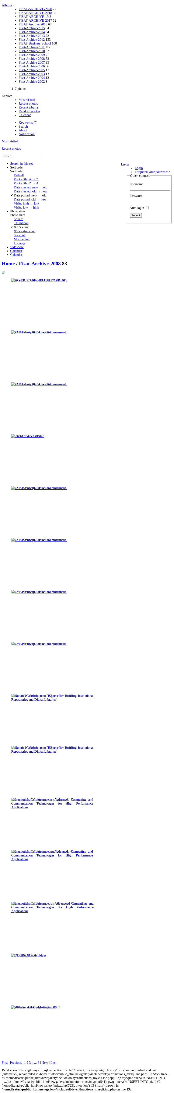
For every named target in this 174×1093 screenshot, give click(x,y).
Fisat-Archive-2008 (32, 58)
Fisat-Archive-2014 (32, 32)
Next (45, 1062)
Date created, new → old (30, 187)
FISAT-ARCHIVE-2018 (35, 13)
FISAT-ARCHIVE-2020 (35, 9)
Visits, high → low (26, 203)
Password (136, 196)
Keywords (26, 122)
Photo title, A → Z (26, 179)
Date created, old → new (30, 191)
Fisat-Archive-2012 (32, 39)
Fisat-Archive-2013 (32, 36)
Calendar (25, 115)
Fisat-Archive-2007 (32, 62)
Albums (7, 5)
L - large (19, 243)
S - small (19, 235)
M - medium (22, 239)
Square (18, 219)
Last (53, 1062)
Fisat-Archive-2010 (32, 51)
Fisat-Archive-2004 (32, 77)
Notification (27, 134)
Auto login (137, 208)
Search (23, 126)
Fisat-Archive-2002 (32, 81)
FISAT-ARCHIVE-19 (34, 16)
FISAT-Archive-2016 (33, 24)
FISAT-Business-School (35, 43)
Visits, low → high (26, 207)
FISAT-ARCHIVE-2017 (35, 20)
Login (125, 164)
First (5, 1062)
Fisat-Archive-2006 (32, 66)
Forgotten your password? (152, 172)
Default (19, 175)
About (23, 130)
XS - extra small (24, 231)
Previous (16, 1062)
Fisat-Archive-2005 (32, 70)
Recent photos (28, 103)
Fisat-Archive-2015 (32, 28)
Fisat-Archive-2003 (32, 74)
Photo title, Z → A (26, 183)
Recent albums (28, 107)
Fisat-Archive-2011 (32, 47)
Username (136, 184)
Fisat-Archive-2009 (32, 55)
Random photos (29, 111)
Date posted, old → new (30, 199)
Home (8, 263)
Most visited (27, 100)
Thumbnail (21, 223)
